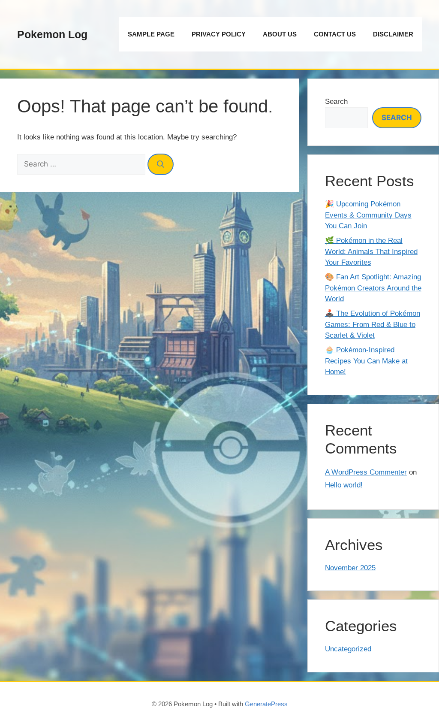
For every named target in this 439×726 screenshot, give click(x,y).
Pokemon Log (52, 34)
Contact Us (335, 34)
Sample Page (151, 34)
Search (336, 101)
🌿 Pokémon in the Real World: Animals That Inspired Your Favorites (371, 251)
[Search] (160, 164)
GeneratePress (266, 704)
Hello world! (344, 485)
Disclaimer (393, 34)
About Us (280, 34)
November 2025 (350, 568)
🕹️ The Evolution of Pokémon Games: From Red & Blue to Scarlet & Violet (372, 324)
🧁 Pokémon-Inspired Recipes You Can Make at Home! (366, 361)
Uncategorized (348, 649)
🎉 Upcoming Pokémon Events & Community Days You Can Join (368, 215)
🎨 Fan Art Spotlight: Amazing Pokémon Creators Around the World (373, 288)
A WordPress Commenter (366, 472)
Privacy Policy (219, 34)
